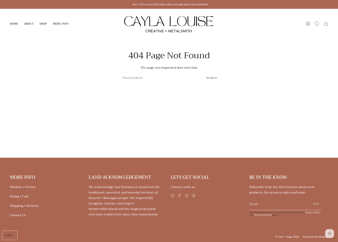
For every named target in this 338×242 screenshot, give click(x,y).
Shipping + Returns (24, 206)
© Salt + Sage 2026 (287, 236)
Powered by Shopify (315, 236)
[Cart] (325, 24)
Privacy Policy (312, 212)
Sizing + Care (19, 196)
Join (316, 204)
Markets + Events (22, 187)
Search (212, 78)
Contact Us (18, 215)
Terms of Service (263, 215)
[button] (29, 24)
